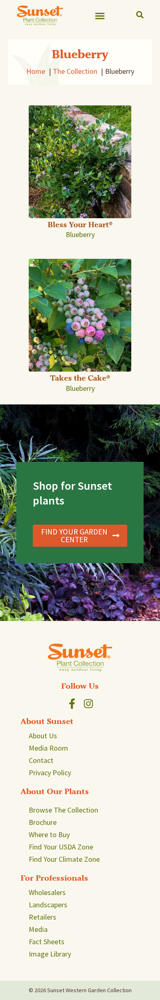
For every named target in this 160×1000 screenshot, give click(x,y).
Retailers (42, 917)
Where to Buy (49, 834)
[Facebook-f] (72, 704)
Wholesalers (47, 892)
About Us (43, 735)
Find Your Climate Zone (64, 859)
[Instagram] (88, 704)
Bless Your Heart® (80, 224)
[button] (100, 15)
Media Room (48, 748)
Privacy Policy (50, 772)
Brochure (43, 822)
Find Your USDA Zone (61, 847)
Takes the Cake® (80, 378)
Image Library (50, 954)
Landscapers (48, 904)
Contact (41, 760)
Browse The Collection (63, 810)
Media (38, 929)
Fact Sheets (46, 941)
